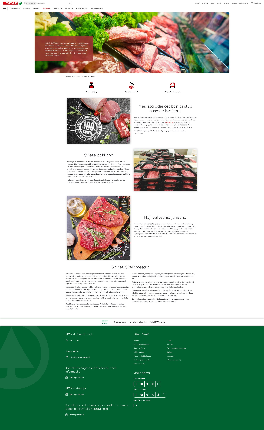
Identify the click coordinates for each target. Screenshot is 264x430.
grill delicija (169, 122)
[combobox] (31, 3)
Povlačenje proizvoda (142, 360)
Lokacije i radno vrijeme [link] (240, 3)
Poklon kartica (139, 352)
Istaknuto (46, 8)
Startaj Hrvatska (82, 8)
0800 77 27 (74, 340)
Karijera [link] (226, 3)
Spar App (26, 8)
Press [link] (219, 3)
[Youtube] (141, 384)
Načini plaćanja (139, 348)
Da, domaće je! (97, 8)
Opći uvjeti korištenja (141, 344)
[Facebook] (136, 384)
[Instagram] (152, 384)
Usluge (136, 340)
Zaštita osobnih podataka (176, 348)
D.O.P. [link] (212, 3)
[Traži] (70, 3)
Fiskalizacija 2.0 (139, 364)
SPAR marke (57, 8)
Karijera (169, 352)
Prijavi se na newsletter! (79, 357)
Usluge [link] (197, 3)
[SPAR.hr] (12, 3)
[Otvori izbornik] (5, 8)
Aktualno (36, 8)
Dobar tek (69, 8)
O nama (170, 340)
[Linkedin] (147, 384)
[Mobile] (158, 384)
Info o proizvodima (174, 360)
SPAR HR (68, 76)
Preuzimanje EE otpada (142, 356)
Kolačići (170, 344)
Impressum (171, 356)
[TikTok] (158, 395)
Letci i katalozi (14, 8)
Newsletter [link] (257, 3)
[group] (104, 322)
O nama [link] (205, 3)
